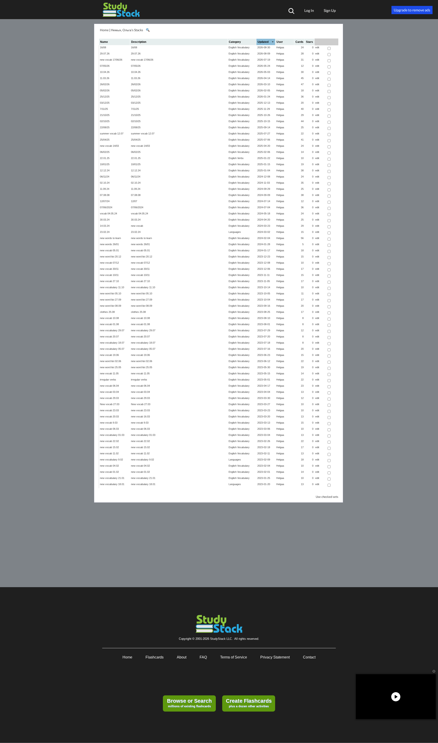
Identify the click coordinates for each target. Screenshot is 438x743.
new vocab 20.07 (109, 336)
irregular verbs (108, 379)
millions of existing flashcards (189, 703)
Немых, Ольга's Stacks (127, 30)
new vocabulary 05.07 (112, 348)
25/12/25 (105, 96)
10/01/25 (105, 164)
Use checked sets (327, 496)
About (181, 657)
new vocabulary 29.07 (112, 330)
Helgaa (280, 47)
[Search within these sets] (147, 30)
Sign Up (330, 10)
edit (317, 47)
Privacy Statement (275, 657)
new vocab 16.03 (140, 416)
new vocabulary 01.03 (112, 435)
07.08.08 (105, 195)
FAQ (203, 657)
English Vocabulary (239, 47)
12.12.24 (105, 170)
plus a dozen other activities (249, 703)
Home (104, 30)
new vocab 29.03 (109, 398)
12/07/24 (105, 201)
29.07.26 (105, 53)
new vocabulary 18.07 (112, 342)
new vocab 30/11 (109, 268)
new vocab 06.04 (109, 385)
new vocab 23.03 (109, 410)
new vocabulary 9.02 (111, 459)
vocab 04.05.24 (108, 213)
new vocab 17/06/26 (111, 59)
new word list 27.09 (110, 299)
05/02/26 (105, 90)
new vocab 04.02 (109, 465)
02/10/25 (105, 121)
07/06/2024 (106, 207)
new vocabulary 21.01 (112, 478)
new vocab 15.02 (109, 447)
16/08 (103, 47)
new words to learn (110, 238)
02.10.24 (105, 182)
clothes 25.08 (107, 312)
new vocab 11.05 (109, 373)
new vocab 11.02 (109, 453)
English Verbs (236, 158)
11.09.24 (104, 189)
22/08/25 (105, 127)
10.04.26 (105, 72)
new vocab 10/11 (109, 275)
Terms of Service (233, 657)
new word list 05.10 (110, 293)
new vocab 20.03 (109, 416)
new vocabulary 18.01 (112, 484)
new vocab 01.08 (109, 324)
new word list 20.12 (110, 256)
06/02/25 (105, 152)
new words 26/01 (109, 244)
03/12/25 (105, 102)
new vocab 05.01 (109, 250)
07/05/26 (105, 65)
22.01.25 (105, 158)
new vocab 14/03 (109, 145)
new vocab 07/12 (109, 262)
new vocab (137, 225)
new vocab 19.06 (109, 355)
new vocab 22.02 (109, 441)
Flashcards (155, 657)
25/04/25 (105, 139)
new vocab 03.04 (109, 392)
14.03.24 (105, 225)
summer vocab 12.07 (111, 133)
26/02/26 (105, 84)
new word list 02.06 (110, 361)
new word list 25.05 (110, 367)
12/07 (134, 201)
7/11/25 (104, 109)
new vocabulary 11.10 (112, 287)
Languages (235, 232)
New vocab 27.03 (109, 404)
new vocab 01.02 (109, 471)
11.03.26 (104, 78)
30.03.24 (105, 219)
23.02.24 (105, 232)
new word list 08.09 (110, 305)
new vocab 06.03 (109, 428)
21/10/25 (105, 115)
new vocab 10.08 (109, 318)
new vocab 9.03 (108, 422)
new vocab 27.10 (109, 281)
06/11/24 (104, 176)
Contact (309, 657)
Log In (309, 10)
